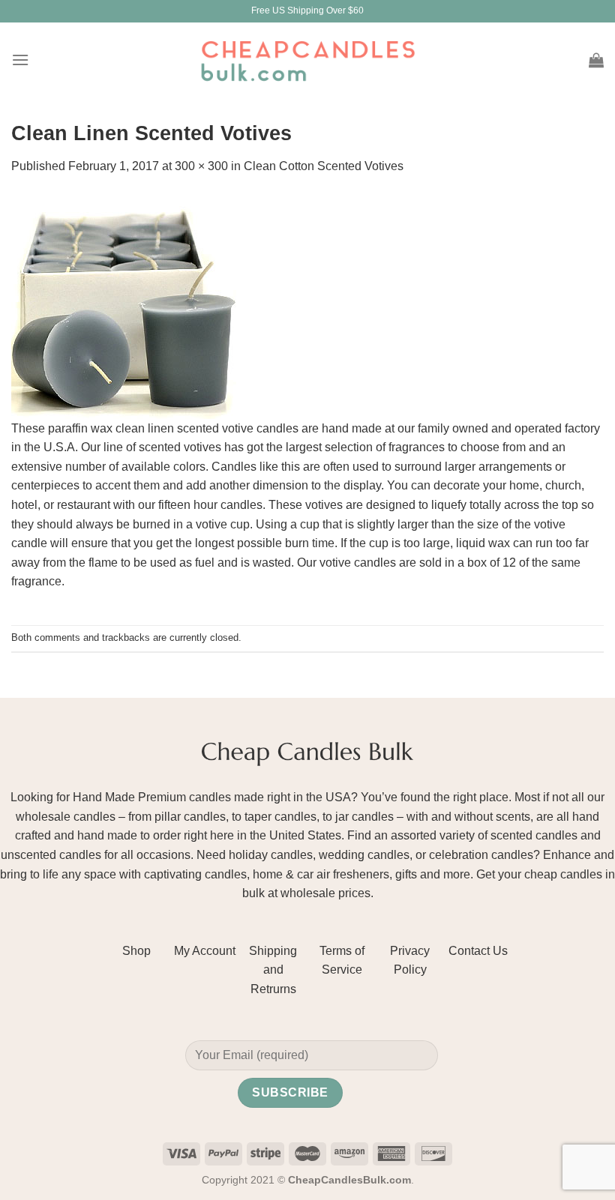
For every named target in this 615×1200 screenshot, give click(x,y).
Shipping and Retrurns (273, 969)
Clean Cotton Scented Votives (324, 166)
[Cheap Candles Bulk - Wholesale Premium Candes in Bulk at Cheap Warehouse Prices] (307, 59)
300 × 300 (201, 166)
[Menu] (20, 59)
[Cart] (596, 59)
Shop (136, 950)
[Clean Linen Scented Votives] (123, 305)
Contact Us (478, 950)
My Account (205, 950)
